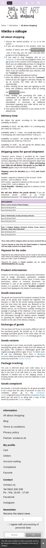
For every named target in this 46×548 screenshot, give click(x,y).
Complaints (9, 467)
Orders (7, 455)
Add (33, 535)
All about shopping (13, 415)
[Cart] (38, 3)
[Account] (26, 3)
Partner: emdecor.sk (14, 438)
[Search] (32, 3)
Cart (5, 450)
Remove (14, 535)
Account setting (12, 461)
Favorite (8, 472)
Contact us (9, 484)
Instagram (9, 502)
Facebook (9, 497)
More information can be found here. (22, 545)
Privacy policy (11, 432)
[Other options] (43, 3)
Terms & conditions (14, 426)
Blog (5, 421)
